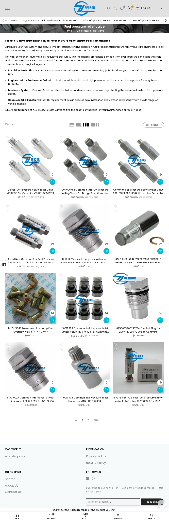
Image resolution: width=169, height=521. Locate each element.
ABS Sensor (120, 20)
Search (10, 479)
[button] (7, 137)
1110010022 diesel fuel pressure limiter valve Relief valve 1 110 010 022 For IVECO (84, 260)
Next (97, 419)
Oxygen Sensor (30, 20)
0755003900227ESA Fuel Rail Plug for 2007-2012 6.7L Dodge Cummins (138, 330)
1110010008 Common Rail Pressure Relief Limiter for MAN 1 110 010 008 (84, 399)
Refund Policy (96, 463)
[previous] (3, 20)
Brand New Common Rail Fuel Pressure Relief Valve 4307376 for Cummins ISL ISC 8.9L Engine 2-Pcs (30, 260)
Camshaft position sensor (145, 20)
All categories (15, 456)
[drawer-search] (109, 8)
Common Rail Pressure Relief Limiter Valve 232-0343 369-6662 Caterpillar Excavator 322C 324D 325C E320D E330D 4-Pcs (138, 191)
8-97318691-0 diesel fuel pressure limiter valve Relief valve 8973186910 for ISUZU (138, 399)
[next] (165, 20)
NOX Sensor (11, 20)
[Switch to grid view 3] (85, 125)
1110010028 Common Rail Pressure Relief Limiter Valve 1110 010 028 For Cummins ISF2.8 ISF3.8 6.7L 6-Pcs (84, 330)
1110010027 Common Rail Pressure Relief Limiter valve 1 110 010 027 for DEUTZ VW (30, 399)
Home (68, 30)
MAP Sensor (70, 20)
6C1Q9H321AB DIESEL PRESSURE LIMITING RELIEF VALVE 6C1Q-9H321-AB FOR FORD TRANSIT (138, 260)
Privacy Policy (96, 456)
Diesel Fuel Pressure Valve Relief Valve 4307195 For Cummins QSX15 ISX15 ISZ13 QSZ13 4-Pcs (30, 191)
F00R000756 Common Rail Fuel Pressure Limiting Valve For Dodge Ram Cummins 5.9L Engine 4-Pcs (84, 191)
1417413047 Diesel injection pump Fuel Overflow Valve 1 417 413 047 (30, 330)
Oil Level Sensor (51, 20)
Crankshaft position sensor (95, 20)
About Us (11, 485)
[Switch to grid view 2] (78, 125)
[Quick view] (52, 174)
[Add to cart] (52, 182)
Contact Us (13, 492)
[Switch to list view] (71, 125)
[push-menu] (7, 8)
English (145, 8)
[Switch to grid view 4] (95, 125)
